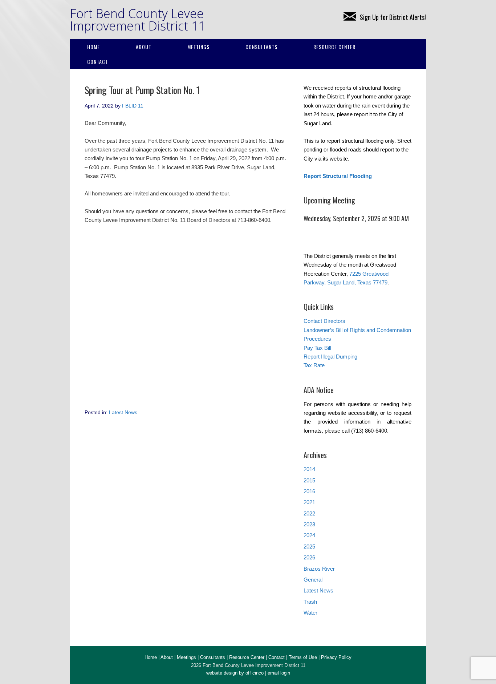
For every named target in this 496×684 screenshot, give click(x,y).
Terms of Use (303, 657)
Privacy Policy (336, 657)
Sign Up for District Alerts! (393, 17)
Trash (310, 602)
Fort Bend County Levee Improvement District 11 (137, 19)
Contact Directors (324, 321)
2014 (309, 469)
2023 (309, 524)
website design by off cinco (235, 673)
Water (310, 613)
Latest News (123, 412)
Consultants (261, 46)
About (143, 46)
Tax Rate (314, 365)
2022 (309, 513)
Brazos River (319, 569)
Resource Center (334, 46)
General (313, 579)
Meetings (198, 46)
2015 (309, 480)
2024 (309, 535)
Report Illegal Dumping (330, 356)
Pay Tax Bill (317, 348)
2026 (309, 557)
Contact (97, 61)
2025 (309, 546)
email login (279, 673)
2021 (309, 502)
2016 (309, 491)
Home (93, 46)
